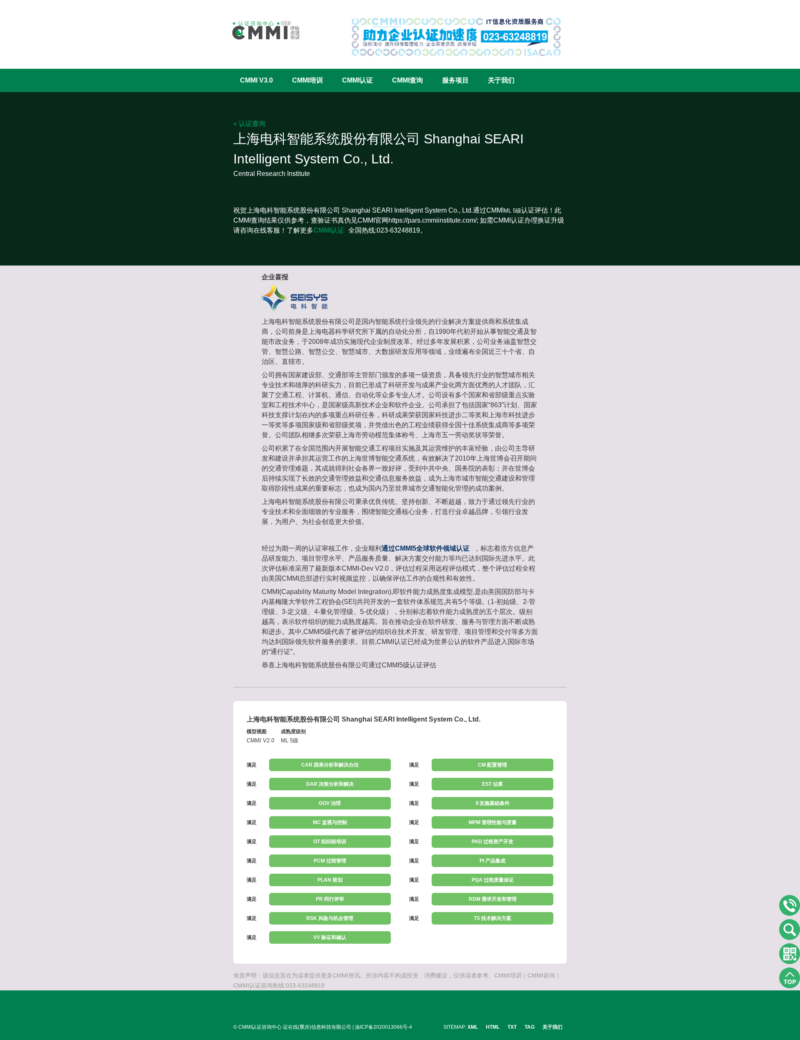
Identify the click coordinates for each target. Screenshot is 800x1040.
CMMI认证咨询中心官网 (260, 30)
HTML (493, 1027)
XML (473, 1027)
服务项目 (455, 80)
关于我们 (501, 80)
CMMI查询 (407, 80)
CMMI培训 (307, 80)
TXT (512, 1027)
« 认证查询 (249, 123)
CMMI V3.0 (256, 80)
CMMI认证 (357, 80)
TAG (530, 1027)
